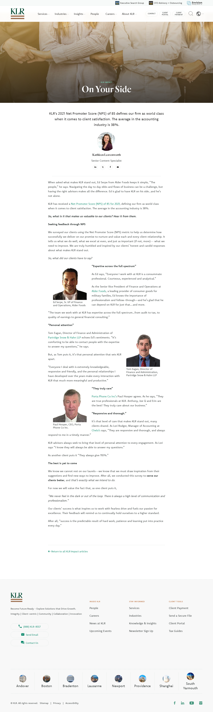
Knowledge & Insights (142, 623)
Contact (151, 13)
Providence (142, 686)
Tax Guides (176, 631)
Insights (79, 13)
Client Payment (178, 608)
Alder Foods (99, 291)
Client (165, 14)
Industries (61, 13)
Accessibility (72, 703)
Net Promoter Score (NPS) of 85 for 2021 (95, 203)
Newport (118, 686)
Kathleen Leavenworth (106, 155)
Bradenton (70, 686)
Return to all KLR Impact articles (69, 551)
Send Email (32, 634)
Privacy (57, 703)
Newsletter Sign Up (141, 631)
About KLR (128, 13)
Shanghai (166, 686)
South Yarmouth (190, 685)
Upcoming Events (100, 631)
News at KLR (98, 623)
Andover (22, 686)
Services (43, 13)
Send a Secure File (180, 615)
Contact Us (32, 642)
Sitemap (44, 703)
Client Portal (177, 623)
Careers (110, 13)
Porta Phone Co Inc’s (104, 396)
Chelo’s (96, 430)
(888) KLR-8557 (32, 626)
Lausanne (94, 686)
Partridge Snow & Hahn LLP (64, 337)
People (95, 13)
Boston (46, 686)
